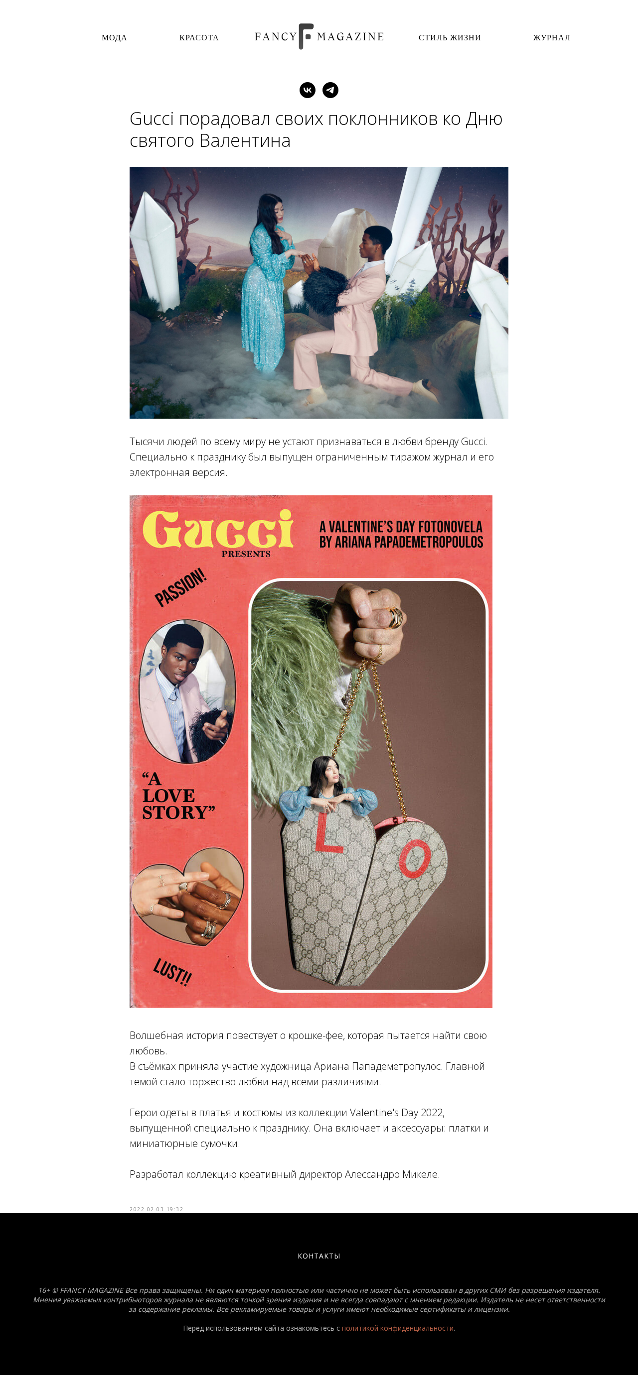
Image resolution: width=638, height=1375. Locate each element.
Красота (199, 37)
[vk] (308, 90)
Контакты (319, 1255)
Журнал (552, 37)
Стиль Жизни (450, 37)
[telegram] (330, 90)
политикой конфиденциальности (398, 1328)
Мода (115, 37)
